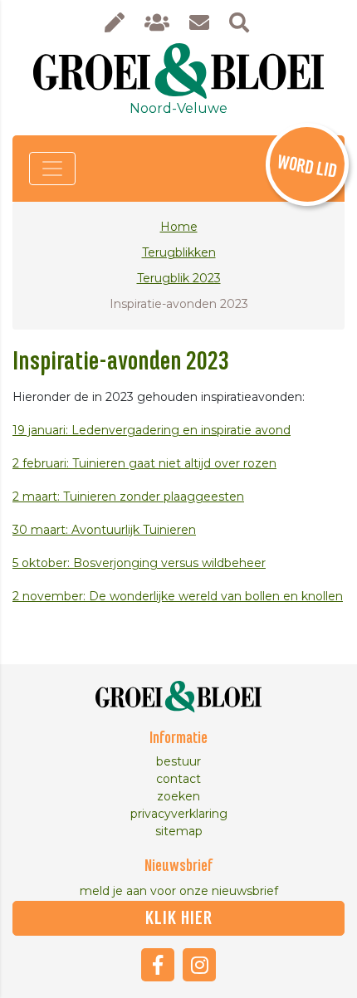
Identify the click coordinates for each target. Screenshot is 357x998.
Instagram (199, 964)
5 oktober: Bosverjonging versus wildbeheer (139, 562)
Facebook (157, 964)
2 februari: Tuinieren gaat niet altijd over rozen (144, 463)
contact (178, 778)
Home (179, 226)
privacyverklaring (178, 813)
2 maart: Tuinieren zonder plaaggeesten (128, 496)
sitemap (179, 831)
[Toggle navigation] (52, 168)
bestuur (178, 761)
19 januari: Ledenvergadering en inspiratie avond (151, 430)
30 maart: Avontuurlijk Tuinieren (104, 529)
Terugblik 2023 (179, 278)
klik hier (179, 918)
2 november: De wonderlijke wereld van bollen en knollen (177, 596)
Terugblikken (179, 252)
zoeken (178, 796)
